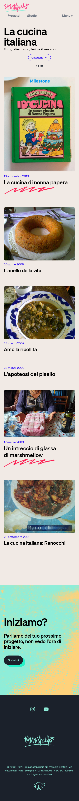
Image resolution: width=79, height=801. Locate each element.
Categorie (37, 57)
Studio (32, 16)
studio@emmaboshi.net (40, 774)
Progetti (14, 16)
